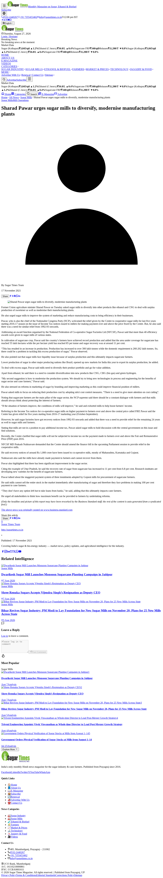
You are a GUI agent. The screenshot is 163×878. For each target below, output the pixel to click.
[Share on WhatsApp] (17, 296)
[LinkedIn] (4, 20)
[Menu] (4, 5)
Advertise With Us (10, 75)
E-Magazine (47, 94)
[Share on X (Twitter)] (12, 296)
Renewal (25, 75)
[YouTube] (8, 20)
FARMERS (78, 69)
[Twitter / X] (6, 20)
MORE (5, 72)
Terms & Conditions (26, 875)
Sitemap (49, 75)
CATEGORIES (9, 66)
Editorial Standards (45, 875)
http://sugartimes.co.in (12, 529)
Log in (4, 636)
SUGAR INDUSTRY (12, 69)
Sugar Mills (26, 97)
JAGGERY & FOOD (141, 69)
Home (7, 94)
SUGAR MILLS (34, 69)
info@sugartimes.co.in (21, 858)
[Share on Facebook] (10, 296)
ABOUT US (7, 57)
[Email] (11, 552)
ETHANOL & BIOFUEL (57, 69)
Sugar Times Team (10, 524)
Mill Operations (21, 100)
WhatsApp (44, 772)
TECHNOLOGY (119, 69)
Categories (19, 94)
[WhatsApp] (11, 20)
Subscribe (6, 9)
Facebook (6, 772)
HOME (5, 55)
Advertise (11, 80)
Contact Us (37, 75)
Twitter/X (25, 772)
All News (14, 97)
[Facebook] (2, 20)
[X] (14, 552)
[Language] (4, 13)
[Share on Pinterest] (15, 296)
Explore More (9, 749)
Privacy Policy (8, 875)
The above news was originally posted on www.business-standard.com (36, 509)
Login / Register (9, 36)
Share (5, 296)
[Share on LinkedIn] (19, 296)
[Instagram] (5, 552)
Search (33, 94)
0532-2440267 (17, 852)
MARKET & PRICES (97, 69)
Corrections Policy (64, 875)
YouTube (34, 772)
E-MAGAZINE (9, 60)
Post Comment (39, 652)
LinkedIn (15, 772)
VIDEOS (6, 63)
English (8, 23)
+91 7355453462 (18, 855)
